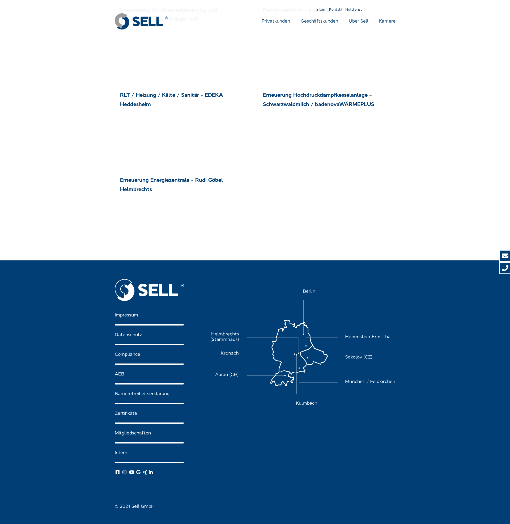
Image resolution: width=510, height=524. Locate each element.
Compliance (127, 354)
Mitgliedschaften (133, 433)
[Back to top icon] (484, 513)
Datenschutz (128, 334)
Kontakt (336, 9)
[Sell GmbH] (141, 21)
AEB (119, 374)
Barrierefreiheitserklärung (142, 393)
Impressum (126, 315)
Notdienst (353, 9)
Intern (321, 9)
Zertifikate (126, 413)
